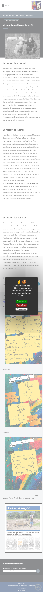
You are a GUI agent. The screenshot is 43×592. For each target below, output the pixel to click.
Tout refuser (21, 305)
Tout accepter (21, 301)
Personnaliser (21, 309)
